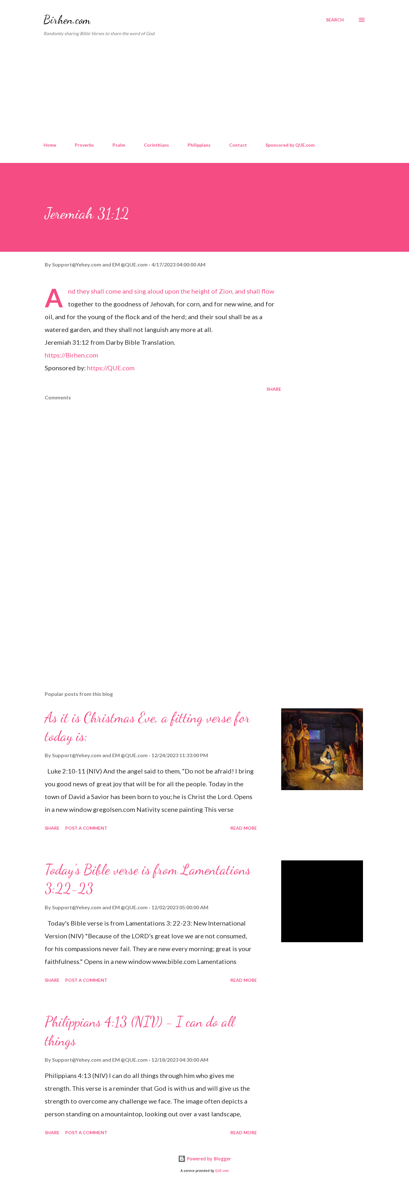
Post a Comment (86, 828)
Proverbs (84, 145)
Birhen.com (66, 20)
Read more (243, 828)
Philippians (199, 145)
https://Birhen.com (71, 355)
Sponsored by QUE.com (290, 145)
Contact (238, 145)
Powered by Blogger (208, 1159)
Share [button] (273, 389)
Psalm (118, 145)
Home (49, 145)
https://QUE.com (111, 368)
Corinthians (156, 145)
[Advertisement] (204, 89)
